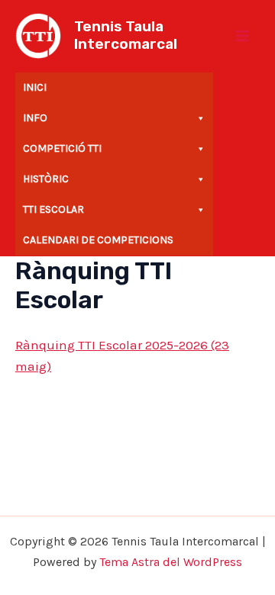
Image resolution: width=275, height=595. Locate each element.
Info (35, 117)
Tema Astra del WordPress (170, 562)
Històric (46, 178)
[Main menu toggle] (242, 35)
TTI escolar (53, 209)
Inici (35, 87)
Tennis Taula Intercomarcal (125, 35)
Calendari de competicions (98, 239)
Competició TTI (62, 148)
